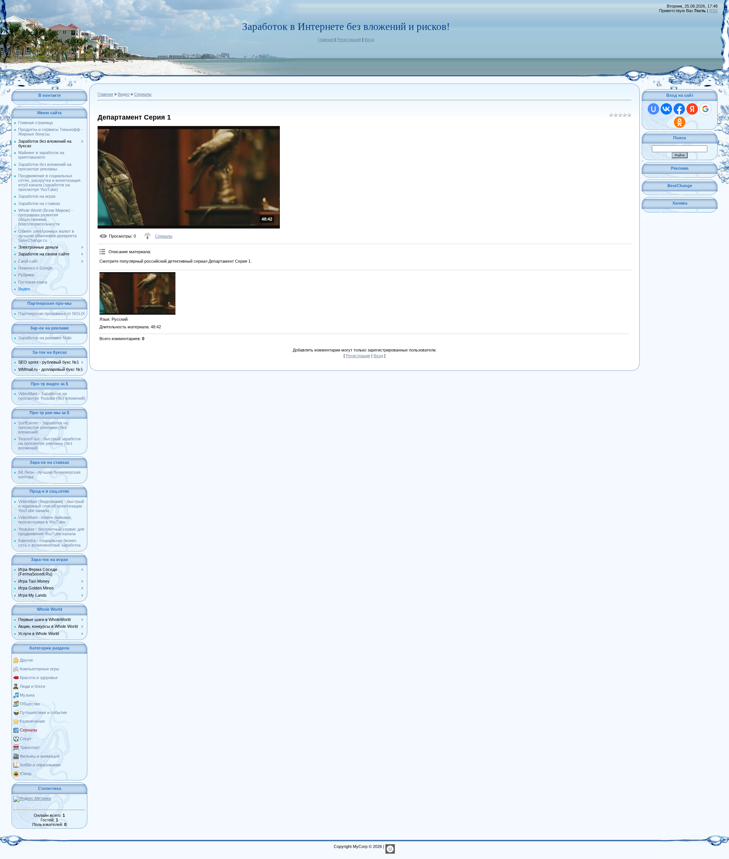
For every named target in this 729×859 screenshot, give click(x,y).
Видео (123, 94)
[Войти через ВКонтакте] (666, 109)
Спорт (26, 738)
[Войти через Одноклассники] (679, 122)
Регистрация (349, 39)
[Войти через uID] (653, 109)
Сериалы (28, 730)
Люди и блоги (32, 686)
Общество (30, 703)
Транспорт (30, 747)
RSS (713, 10)
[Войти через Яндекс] (692, 109)
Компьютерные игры (39, 669)
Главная (325, 39)
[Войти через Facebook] (679, 109)
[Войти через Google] (705, 109)
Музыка (27, 695)
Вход (369, 39)
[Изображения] (137, 293)
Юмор (26, 773)
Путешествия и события (43, 712)
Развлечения (32, 721)
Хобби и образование (40, 765)
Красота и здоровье (39, 677)
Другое (26, 660)
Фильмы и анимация (39, 756)
